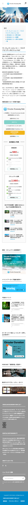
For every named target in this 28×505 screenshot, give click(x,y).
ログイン (14, 122)
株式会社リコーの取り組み (14, 35)
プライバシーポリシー (14, 501)
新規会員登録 (14, 132)
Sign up (23, 478)
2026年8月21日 (16, 309)
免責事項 (23, 501)
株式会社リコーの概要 (12, 37)
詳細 (5, 454)
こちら (17, 136)
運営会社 (5, 501)
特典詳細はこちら (14, 169)
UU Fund (15, 442)
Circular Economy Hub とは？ (11, 498)
